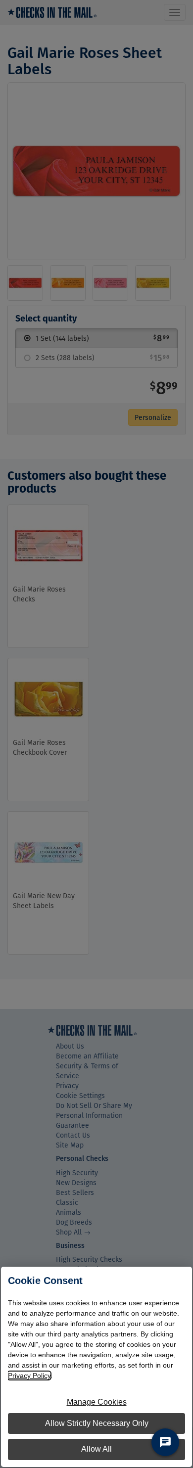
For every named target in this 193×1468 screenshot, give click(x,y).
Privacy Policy (29, 1375)
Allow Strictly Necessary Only (96, 1423)
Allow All (96, 1449)
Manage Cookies (97, 1402)
